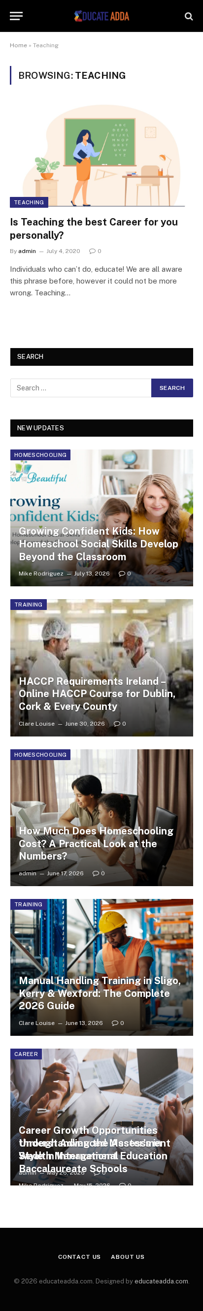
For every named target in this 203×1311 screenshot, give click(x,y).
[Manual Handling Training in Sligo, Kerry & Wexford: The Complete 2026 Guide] (101, 967)
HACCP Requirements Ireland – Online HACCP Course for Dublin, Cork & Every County (97, 693)
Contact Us (79, 1256)
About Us (128, 1256)
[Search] (188, 16)
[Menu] (16, 16)
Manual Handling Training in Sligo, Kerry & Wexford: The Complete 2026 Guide (100, 993)
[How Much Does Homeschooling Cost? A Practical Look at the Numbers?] (101, 817)
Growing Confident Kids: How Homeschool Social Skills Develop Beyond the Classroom (98, 543)
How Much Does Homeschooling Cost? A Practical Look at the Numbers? (96, 843)
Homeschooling (40, 455)
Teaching (29, 202)
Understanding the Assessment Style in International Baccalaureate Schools (94, 1155)
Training (28, 605)
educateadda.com (161, 1281)
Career (26, 1054)
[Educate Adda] (101, 16)
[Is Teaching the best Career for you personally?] (101, 155)
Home (18, 45)
